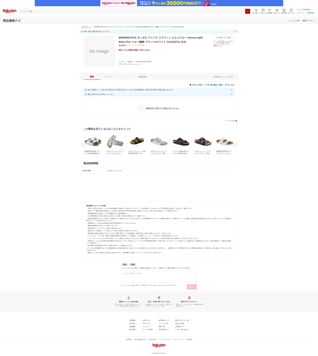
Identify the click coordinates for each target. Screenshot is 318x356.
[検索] (247, 11)
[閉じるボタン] (236, 32)
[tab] (91, 77)
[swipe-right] (235, 144)
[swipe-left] (83, 144)
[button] (263, 11)
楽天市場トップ (86, 27)
